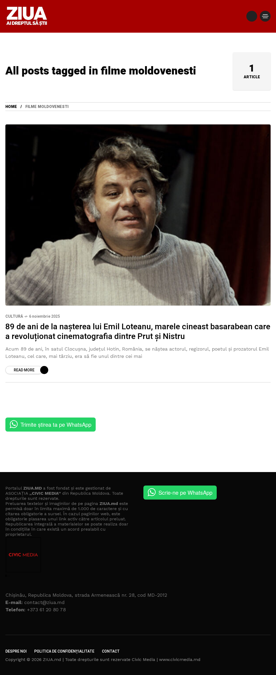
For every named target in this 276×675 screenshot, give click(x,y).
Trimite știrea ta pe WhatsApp (55, 424)
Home (11, 107)
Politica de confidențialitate (64, 651)
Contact (111, 651)
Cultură (14, 316)
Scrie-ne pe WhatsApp (185, 492)
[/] (251, 16)
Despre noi (16, 651)
